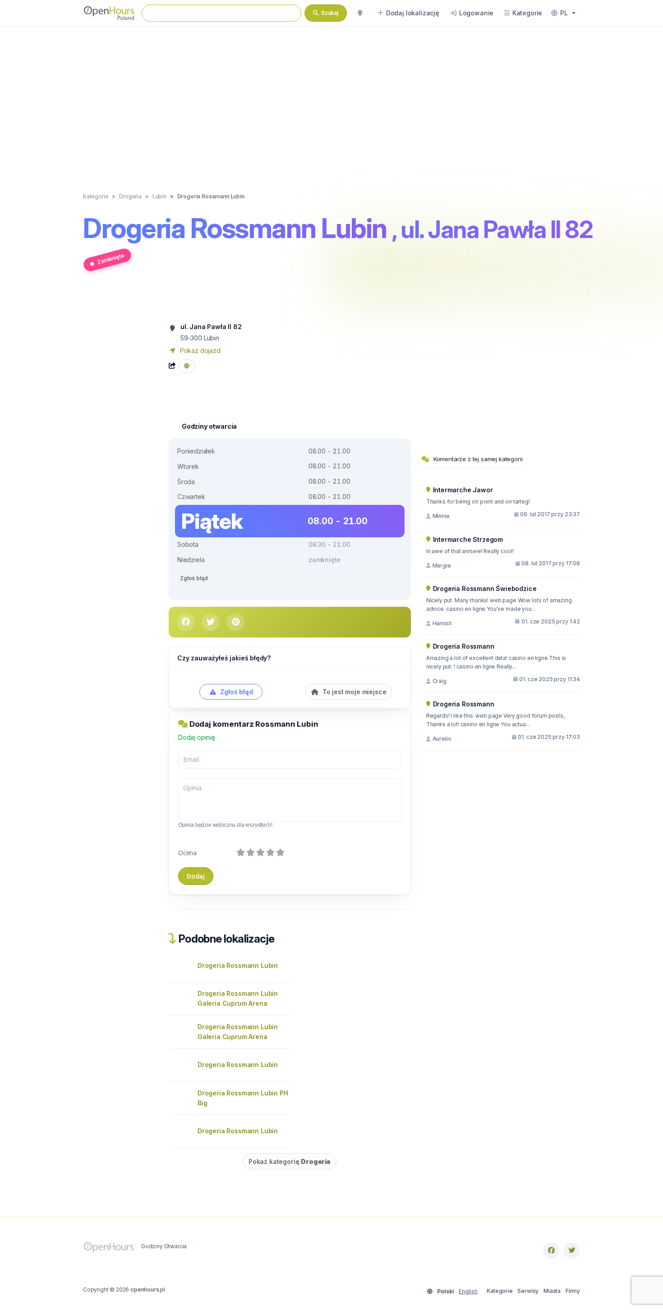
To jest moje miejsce (353, 692)
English (468, 1291)
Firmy (573, 1290)
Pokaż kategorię (290, 1161)
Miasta (552, 1290)
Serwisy (528, 1290)
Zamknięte (111, 258)
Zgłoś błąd (194, 578)
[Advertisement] (331, 100)
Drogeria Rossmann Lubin (238, 965)
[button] (563, 13)
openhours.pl (147, 1289)
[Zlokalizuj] (359, 13)
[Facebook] (551, 1250)
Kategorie (499, 1290)
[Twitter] (572, 1250)
